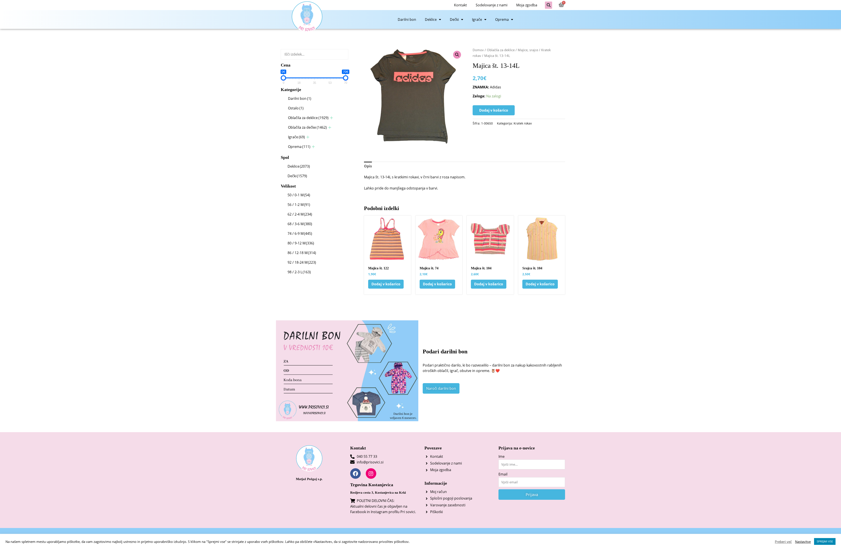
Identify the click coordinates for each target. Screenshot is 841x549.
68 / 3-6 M (300, 223)
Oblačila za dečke (307, 127)
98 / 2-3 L (299, 272)
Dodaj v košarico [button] (385, 284)
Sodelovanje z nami (491, 5)
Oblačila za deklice (308, 117)
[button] (548, 5)
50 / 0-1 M (299, 195)
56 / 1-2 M (299, 204)
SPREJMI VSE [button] (825, 541)
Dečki (454, 19)
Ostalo (296, 108)
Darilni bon (407, 19)
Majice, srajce (528, 50)
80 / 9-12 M (301, 243)
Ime (501, 456)
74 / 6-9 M (300, 233)
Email (502, 474)
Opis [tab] (368, 166)
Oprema (502, 19)
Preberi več (783, 542)
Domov (478, 50)
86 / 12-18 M (302, 252)
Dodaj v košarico (493, 110)
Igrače (477, 19)
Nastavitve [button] (803, 542)
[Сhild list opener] (331, 117)
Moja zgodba (526, 5)
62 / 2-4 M (300, 214)
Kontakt (460, 5)
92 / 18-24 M (302, 262)
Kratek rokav (523, 123)
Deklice (431, 19)
